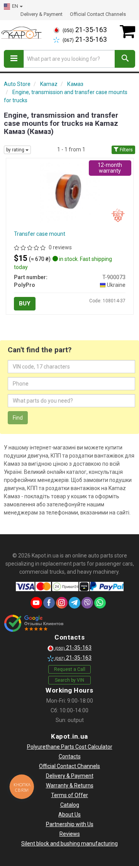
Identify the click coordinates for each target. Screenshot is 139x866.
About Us (69, 814)
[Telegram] (74, 603)
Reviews (69, 834)
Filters (126, 150)
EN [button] (15, 6)
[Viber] (87, 603)
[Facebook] (49, 603)
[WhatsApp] (100, 603)
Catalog (69, 805)
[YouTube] (36, 603)
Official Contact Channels (98, 14)
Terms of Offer (69, 795)
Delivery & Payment (41, 14)
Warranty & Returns (69, 785)
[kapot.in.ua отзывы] (34, 623)
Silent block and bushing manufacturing (69, 843)
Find (18, 418)
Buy (25, 303)
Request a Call (69, 669)
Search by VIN (69, 680)
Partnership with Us (69, 824)
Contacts (70, 756)
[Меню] (14, 59)
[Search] (125, 59)
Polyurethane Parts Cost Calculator (69, 747)
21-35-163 (85, 30)
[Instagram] (62, 603)
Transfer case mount (39, 234)
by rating (15, 150)
